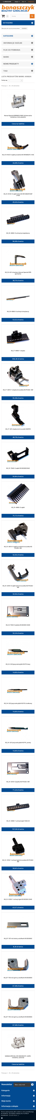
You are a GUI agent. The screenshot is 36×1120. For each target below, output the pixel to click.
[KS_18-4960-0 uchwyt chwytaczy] (18, 298)
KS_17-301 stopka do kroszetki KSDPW (18, 429)
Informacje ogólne (12, 43)
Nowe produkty (11, 64)
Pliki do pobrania (11, 50)
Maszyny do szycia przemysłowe (11, 28)
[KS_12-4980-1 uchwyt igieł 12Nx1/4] (18, 807)
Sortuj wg (4, 80)
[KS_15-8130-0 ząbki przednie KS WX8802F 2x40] (18, 141)
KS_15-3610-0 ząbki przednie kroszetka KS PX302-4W (18, 547)
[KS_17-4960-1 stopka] (18, 337)
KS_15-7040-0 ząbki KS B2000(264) (18, 468)
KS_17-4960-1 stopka (18, 350)
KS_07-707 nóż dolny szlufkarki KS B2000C (18, 938)
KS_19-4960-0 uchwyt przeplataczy (18, 233)
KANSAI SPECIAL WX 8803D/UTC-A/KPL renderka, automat (18, 1056)
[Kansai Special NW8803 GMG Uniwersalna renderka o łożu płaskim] (18, 102)
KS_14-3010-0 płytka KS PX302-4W (18, 782)
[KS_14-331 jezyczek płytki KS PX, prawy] (18, 729)
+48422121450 (7, 1)
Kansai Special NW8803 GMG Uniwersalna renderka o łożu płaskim (18, 116)
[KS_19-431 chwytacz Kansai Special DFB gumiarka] (18, 259)
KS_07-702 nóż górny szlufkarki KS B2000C (18, 1017)
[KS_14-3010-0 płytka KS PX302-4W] (18, 768)
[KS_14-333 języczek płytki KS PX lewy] (18, 650)
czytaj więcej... (14, 1115)
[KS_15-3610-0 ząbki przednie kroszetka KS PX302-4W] (18, 533)
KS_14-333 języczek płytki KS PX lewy (18, 664)
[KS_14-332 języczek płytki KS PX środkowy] (18, 690)
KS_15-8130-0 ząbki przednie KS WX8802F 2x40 (18, 155)
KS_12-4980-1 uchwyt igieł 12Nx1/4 (18, 821)
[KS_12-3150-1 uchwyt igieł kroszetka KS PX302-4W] (18, 846)
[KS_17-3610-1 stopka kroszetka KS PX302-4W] (18, 376)
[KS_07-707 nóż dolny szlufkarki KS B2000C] (18, 925)
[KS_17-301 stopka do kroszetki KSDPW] (18, 415)
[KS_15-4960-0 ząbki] (18, 494)
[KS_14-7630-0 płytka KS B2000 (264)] (18, 611)
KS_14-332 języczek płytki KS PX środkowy (18, 703)
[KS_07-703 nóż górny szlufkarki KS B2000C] (18, 964)
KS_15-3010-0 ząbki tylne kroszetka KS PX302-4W (18, 586)
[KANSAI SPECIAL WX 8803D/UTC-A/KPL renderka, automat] (18, 1042)
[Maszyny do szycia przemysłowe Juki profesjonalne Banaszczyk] (18, 8)
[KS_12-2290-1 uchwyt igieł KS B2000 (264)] (18, 886)
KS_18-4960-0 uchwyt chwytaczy (18, 311)
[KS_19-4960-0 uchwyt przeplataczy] (18, 219)
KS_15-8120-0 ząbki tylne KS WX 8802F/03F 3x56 (18, 194)
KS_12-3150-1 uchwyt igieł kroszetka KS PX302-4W (18, 860)
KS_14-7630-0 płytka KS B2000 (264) (18, 625)
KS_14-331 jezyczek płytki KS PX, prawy (18, 742)
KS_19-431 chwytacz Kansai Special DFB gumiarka (18, 273)
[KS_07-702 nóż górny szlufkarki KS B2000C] (18, 1003)
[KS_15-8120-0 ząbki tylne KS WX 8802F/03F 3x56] (18, 180)
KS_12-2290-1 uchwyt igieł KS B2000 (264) (18, 899)
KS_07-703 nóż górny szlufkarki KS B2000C (18, 977)
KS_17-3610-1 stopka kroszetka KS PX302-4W (18, 390)
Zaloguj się (31, 1)
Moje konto (6, 1101)
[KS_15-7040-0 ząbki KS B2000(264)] (18, 455)
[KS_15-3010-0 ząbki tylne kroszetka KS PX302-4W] (18, 572)
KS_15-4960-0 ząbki (18, 507)
